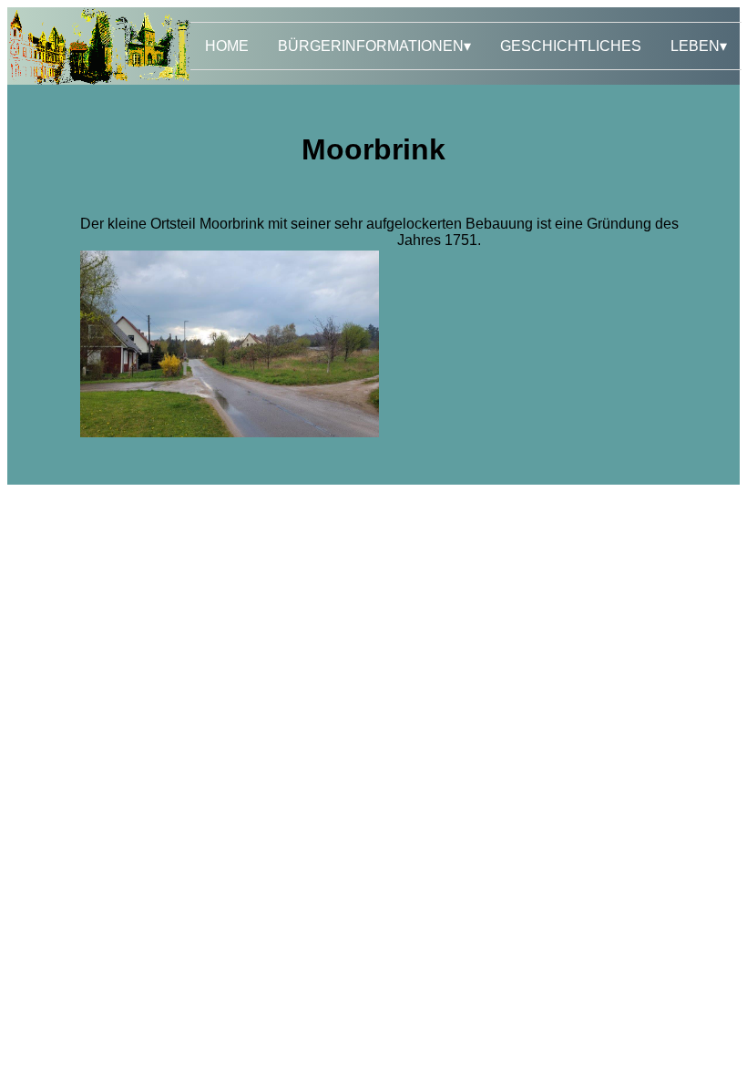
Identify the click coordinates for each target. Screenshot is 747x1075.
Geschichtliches (570, 46)
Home (227, 46)
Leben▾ (698, 46)
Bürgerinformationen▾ (374, 46)
